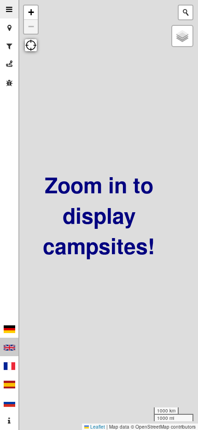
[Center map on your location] (31, 45)
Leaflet (97, 427)
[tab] (9, 9)
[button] (31, 13)
